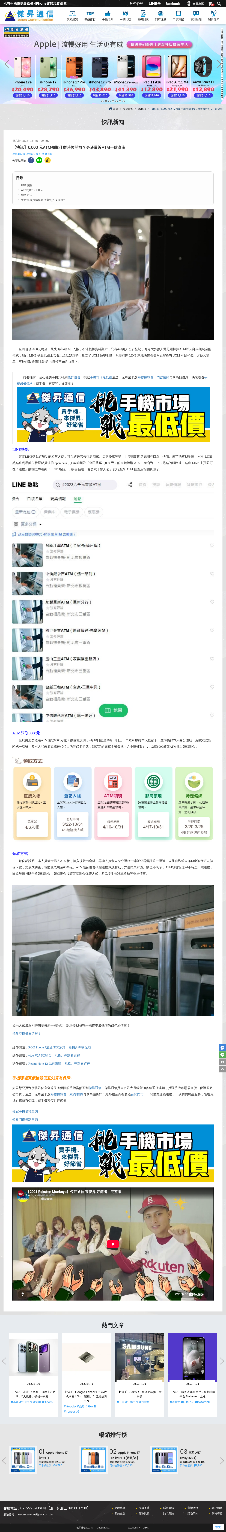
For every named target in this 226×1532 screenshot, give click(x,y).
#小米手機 (25, 1402)
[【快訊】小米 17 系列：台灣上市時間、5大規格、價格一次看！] (33, 1357)
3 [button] (109, 101)
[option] (113, 64)
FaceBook (222, 1048)
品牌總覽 (120, 1508)
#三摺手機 (131, 1402)
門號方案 (178, 19)
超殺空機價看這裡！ (26, 1033)
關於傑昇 (213, 19)
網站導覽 (217, 1513)
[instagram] (136, 3)
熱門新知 (168, 1513)
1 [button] (102, 101)
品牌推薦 (144, 1508)
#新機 (37, 1402)
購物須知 (193, 1513)
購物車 (213, 4)
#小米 (14, 1402)
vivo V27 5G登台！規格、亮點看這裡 (54, 1055)
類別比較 (144, 1513)
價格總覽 (72, 19)
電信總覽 (217, 1508)
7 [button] (124, 101)
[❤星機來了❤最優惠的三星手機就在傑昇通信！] (113, 64)
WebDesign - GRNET (139, 1527)
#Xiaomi (47, 1402)
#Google (70, 1406)
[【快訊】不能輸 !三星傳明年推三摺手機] (139, 1357)
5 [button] (116, 101)
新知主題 (120, 1513)
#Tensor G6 (71, 1411)
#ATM (40, 154)
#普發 (49, 154)
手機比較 (125, 19)
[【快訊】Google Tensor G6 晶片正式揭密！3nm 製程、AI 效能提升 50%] (86, 1357)
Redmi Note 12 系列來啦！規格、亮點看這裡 (59, 1063)
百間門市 (137, 1094)
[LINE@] (154, 3)
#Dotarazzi (202, 1402)
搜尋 (218, 3)
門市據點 (160, 19)
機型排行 (90, 19)
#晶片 (80, 1406)
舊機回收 (143, 19)
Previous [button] (7, 64)
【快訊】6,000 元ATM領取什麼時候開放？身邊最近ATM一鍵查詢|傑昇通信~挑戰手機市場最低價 (35, 19)
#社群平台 (187, 1402)
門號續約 (163, 377)
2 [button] (106, 101)
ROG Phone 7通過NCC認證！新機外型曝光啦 (59, 1047)
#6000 (30, 154)
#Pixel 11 (90, 1406)
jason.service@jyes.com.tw (35, 1514)
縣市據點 (168, 1508)
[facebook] (172, 3)
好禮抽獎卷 (145, 377)
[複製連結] (47, 160)
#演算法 (175, 1402)
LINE (222, 1055)
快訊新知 (196, 19)
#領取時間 (18, 154)
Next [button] (218, 64)
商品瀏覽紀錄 (222, 1062)
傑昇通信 (74, 377)
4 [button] (113, 101)
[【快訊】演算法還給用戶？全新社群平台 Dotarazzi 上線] (192, 1357)
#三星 (120, 1402)
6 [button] (120, 101)
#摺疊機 (144, 1402)
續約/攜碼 (76, 1094)
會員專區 (198, 4)
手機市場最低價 (101, 377)
